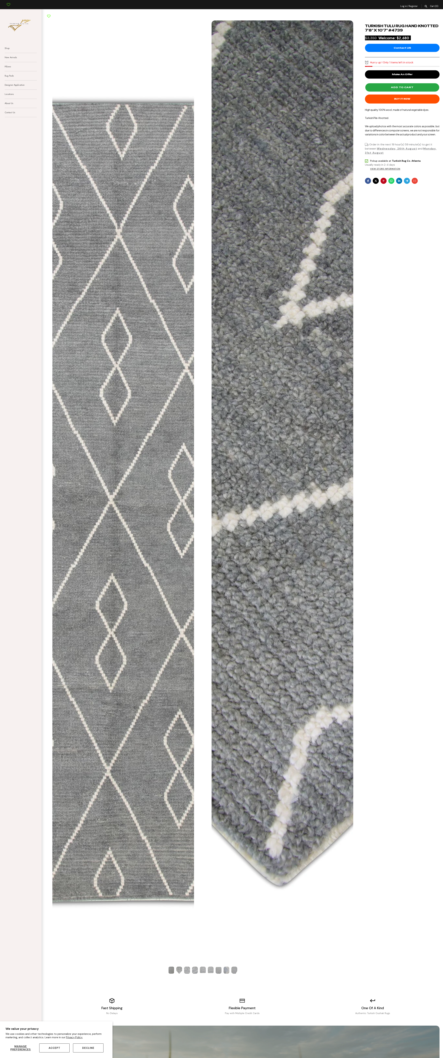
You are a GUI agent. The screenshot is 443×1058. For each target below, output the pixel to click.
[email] (415, 181)
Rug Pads (9, 75)
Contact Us (10, 112)
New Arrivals (11, 57)
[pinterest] (384, 181)
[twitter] (376, 181)
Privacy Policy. (74, 1037)
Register (413, 6)
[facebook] (368, 181)
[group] (171, 970)
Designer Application (15, 85)
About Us (9, 103)
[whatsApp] (391, 181)
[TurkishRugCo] (21, 24)
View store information (385, 169)
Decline (88, 1048)
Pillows (8, 66)
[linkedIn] (399, 181)
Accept (54, 1048)
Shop (7, 48)
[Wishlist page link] (8, 2)
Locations (9, 94)
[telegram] (407, 181)
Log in (403, 6)
